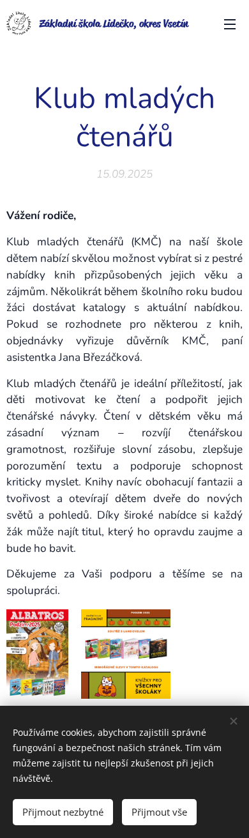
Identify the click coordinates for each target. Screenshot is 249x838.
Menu (230, 23)
